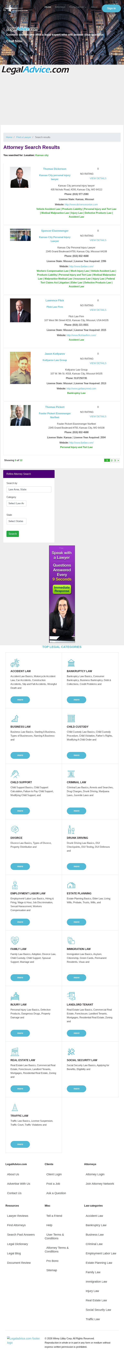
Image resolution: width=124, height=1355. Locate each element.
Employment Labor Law (101, 1253)
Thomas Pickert (54, 407)
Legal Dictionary (17, 1244)
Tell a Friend (54, 1215)
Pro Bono (52, 1260)
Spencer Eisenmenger (54, 230)
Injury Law (92, 1291)
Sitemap (51, 1270)
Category (11, 497)
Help (49, 1225)
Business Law (95, 1234)
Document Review (19, 1262)
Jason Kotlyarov (55, 353)
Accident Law (94, 1215)
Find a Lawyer (76, 7)
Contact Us (14, 1193)
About (94, 7)
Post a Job (53, 1183)
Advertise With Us (18, 1183)
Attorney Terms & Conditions (57, 1249)
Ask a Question (56, 1193)
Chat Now (14, 41)
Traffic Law (93, 1319)
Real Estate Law (96, 1300)
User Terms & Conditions (54, 1236)
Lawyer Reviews (17, 1215)
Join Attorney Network (100, 1183)
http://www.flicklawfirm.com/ (81, 335)
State (9, 514)
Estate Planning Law (99, 1262)
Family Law (93, 1272)
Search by (11, 483)
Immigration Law (96, 1281)
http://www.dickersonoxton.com (81, 204)
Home (48, 7)
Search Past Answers (21, 1234)
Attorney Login (95, 1174)
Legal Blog (14, 1253)
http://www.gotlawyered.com (81, 388)
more (20, 699)
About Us (13, 1174)
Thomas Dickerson (54, 169)
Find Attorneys (16, 1225)
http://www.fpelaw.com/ (81, 266)
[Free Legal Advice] (36, 70)
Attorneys (60, 7)
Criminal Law (94, 1244)
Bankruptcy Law (96, 1225)
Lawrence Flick (55, 300)
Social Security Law (98, 1309)
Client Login (54, 1174)
